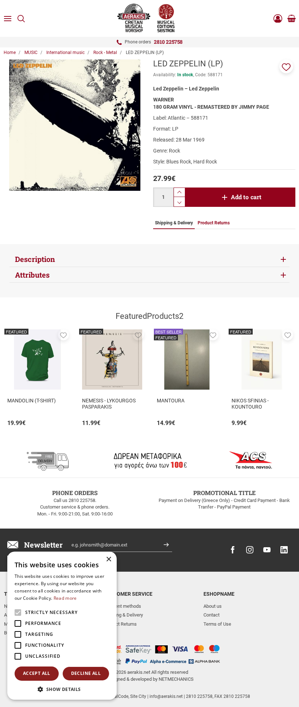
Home (10, 52)
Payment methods (122, 606)
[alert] (62, 626)
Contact (211, 615)
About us (212, 606)
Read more (65, 598)
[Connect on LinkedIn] (284, 550)
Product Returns (120, 624)
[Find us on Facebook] (232, 550)
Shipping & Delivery (123, 615)
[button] (286, 66)
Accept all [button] (36, 673)
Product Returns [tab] (214, 222)
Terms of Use (217, 624)
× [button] (108, 559)
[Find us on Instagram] (250, 550)
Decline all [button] (86, 673)
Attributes (32, 274)
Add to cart (246, 197)
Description (35, 259)
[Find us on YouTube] (267, 550)
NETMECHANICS (176, 679)
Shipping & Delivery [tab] (174, 222)
